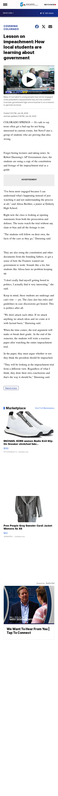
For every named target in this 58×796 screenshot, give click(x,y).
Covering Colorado (11, 28)
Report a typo (11, 388)
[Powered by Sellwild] (50, 583)
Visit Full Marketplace (44, 408)
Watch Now (49, 5)
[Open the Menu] (5, 4)
